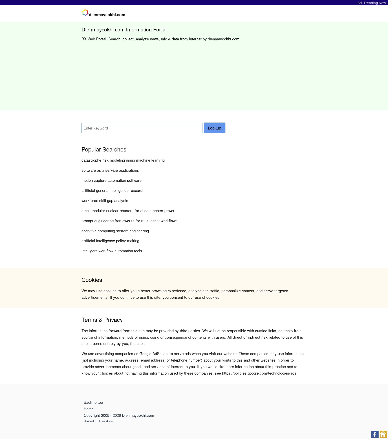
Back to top (93, 402)
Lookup (214, 128)
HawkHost (106, 421)
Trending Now (375, 3)
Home (89, 408)
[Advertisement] (194, 79)
